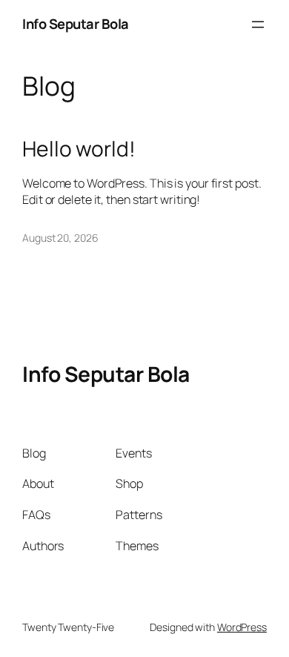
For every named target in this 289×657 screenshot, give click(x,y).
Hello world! (79, 149)
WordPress (242, 627)
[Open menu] (258, 24)
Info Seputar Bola (75, 24)
